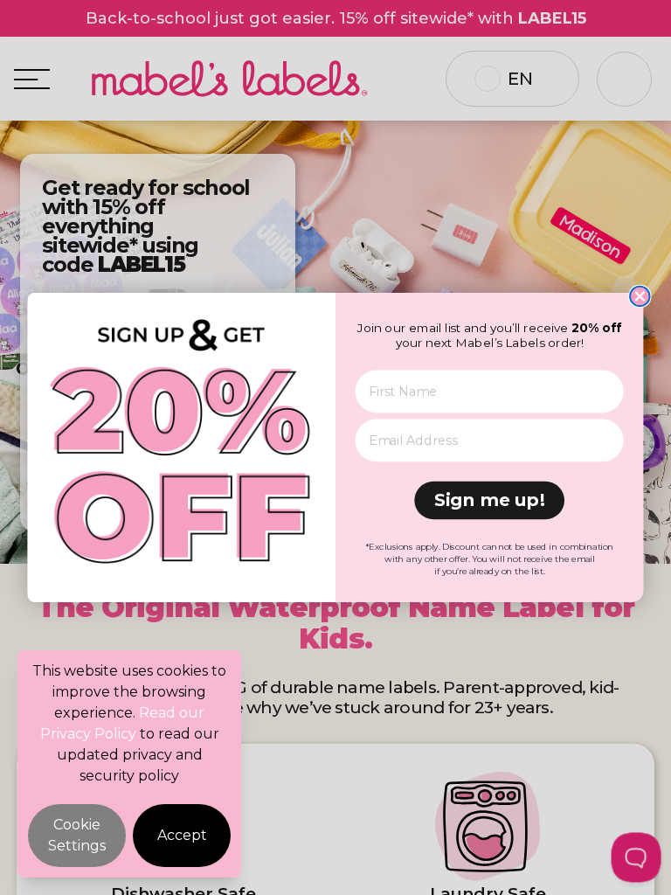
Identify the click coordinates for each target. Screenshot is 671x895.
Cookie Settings (77, 835)
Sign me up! (489, 499)
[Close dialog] (640, 297)
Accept (182, 835)
